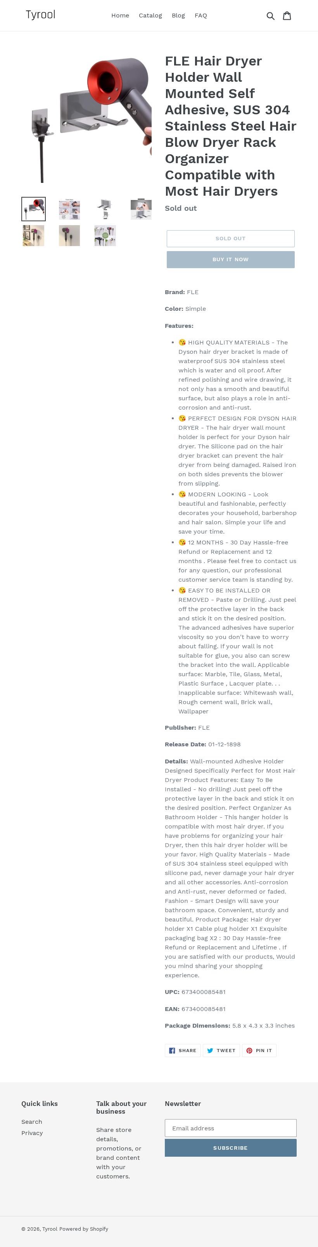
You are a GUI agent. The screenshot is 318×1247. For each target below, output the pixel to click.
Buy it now (231, 259)
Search (31, 1121)
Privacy (32, 1133)
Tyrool (49, 1229)
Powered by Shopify (83, 1229)
